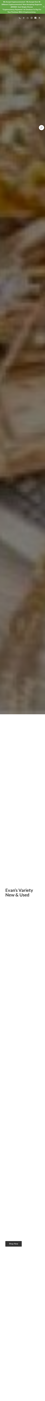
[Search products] (41, 127)
